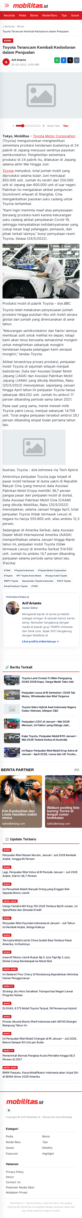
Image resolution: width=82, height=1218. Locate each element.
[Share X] (70, 60)
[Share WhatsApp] (57, 60)
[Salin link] (76, 60)
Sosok (75, 15)
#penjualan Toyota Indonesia (37, 581)
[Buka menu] (6, 5)
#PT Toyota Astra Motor (28, 575)
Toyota (8, 171)
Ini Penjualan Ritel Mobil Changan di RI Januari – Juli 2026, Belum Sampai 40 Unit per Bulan (40, 1040)
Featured (12, 1153)
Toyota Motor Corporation (54, 136)
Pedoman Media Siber (20, 1187)
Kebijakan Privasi (16, 1192)
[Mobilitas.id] (46, 5)
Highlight (48, 1153)
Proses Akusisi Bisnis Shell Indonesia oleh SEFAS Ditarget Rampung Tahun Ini (40, 1023)
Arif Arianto (18, 60)
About (10, 1177)
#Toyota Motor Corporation (52, 570)
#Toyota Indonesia (24, 570)
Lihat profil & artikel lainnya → (40, 641)
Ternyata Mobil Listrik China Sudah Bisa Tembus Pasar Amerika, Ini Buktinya (37, 942)
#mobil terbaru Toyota (16, 586)
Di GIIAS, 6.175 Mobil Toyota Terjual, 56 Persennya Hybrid (40, 1008)
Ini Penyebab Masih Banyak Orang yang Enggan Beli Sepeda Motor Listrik (36, 891)
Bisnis (34, 15)
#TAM (7, 570)
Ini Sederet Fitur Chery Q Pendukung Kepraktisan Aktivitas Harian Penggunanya (40, 976)
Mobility (8, 986)
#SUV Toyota (64, 581)
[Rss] (9, 1110)
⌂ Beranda (9, 26)
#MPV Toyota (11, 581)
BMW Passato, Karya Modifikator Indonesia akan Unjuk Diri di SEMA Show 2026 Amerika (40, 1074)
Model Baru (49, 15)
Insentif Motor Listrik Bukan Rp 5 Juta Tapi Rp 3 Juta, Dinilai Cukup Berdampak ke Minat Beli (36, 959)
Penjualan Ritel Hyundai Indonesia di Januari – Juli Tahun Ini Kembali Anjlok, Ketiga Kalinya (39, 925)
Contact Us (13, 1182)
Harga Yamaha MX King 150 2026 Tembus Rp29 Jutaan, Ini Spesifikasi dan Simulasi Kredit (40, 908)
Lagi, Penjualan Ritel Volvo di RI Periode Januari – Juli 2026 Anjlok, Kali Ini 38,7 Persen (40, 873)
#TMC (34, 586)
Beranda (9, 15)
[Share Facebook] (63, 60)
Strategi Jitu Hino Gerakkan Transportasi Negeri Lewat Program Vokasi (38, 993)
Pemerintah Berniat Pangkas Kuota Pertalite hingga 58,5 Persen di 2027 (39, 1057)
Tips (64, 15)
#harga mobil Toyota (56, 575)
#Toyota (8, 575)
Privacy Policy (15, 1171)
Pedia (22, 15)
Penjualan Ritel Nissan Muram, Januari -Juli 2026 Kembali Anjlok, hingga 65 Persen (39, 856)
